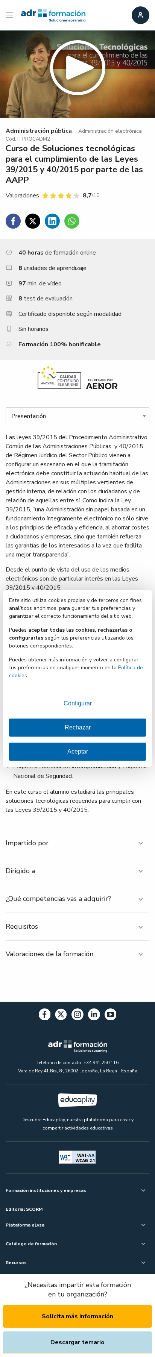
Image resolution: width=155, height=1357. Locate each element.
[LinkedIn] (94, 1015)
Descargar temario (77, 1342)
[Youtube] (111, 1015)
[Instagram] (77, 1015)
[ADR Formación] (53, 15)
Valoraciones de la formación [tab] (49, 953)
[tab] (77, 843)
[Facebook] (45, 1015)
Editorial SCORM (24, 1209)
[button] (77, 74)
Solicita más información (77, 1316)
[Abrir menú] (10, 15)
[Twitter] (61, 1015)
